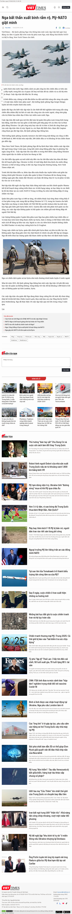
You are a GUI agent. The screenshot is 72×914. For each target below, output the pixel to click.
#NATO (67, 336)
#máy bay (19, 336)
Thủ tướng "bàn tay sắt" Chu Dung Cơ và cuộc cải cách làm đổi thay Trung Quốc (48, 443)
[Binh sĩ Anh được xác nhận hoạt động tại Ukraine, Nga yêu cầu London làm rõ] (14, 708)
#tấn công (37, 336)
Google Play (66, 912)
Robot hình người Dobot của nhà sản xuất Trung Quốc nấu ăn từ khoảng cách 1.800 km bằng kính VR (48, 466)
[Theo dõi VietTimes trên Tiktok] (66, 903)
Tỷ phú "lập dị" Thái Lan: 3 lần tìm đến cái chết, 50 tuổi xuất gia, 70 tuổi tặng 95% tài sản (49, 662)
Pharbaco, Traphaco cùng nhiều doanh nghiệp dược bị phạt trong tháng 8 (26, 422)
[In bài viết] (60, 28)
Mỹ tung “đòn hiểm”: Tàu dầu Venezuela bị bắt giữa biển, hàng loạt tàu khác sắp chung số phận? (49, 772)
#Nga (12, 336)
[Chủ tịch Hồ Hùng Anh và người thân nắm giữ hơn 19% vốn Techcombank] (62, 388)
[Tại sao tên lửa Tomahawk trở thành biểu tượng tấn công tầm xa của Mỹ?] (14, 578)
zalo (60, 903)
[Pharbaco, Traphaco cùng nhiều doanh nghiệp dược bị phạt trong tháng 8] (27, 412)
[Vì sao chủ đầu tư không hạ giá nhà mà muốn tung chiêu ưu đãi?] (9, 412)
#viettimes (14, 340)
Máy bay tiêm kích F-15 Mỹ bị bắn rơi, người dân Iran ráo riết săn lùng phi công (49, 530)
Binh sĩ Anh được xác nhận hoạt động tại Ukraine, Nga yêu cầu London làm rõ (48, 703)
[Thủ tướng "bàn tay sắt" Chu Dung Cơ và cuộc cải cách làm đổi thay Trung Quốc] (14, 448)
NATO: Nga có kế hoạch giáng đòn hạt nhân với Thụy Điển (24, 322)
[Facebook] (56, 28)
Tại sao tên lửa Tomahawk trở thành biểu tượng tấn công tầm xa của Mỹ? (48, 573)
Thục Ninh (7, 27)
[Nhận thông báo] (55, 7)
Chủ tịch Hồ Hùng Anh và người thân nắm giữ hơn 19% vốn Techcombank (62, 398)
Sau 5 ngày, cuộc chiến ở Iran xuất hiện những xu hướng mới (47, 594)
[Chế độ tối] (59, 7)
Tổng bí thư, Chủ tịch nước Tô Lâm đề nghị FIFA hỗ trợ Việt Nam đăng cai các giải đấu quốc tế (62, 423)
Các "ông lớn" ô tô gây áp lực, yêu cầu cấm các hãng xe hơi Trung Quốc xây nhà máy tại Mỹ (49, 726)
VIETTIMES (36, 7)
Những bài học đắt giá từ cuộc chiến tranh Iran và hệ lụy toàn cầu (49, 616)
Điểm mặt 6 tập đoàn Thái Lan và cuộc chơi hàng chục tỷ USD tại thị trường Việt (44, 422)
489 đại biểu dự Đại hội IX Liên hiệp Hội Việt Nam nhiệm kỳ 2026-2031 (44, 398)
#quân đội (51, 336)
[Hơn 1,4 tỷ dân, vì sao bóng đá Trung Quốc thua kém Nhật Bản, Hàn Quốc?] (14, 513)
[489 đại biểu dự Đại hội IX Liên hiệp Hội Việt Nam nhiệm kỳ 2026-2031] (44, 388)
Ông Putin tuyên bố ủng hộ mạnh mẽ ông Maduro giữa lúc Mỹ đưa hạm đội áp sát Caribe (48, 860)
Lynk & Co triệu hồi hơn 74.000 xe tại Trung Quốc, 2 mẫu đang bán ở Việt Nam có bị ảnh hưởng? (9, 399)
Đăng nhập (66, 7)
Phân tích (7, 436)
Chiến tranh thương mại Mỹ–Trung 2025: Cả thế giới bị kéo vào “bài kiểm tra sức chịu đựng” (49, 639)
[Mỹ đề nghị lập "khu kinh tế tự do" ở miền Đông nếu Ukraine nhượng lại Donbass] (14, 842)
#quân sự (59, 336)
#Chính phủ (29, 336)
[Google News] (66, 28)
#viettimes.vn (23, 340)
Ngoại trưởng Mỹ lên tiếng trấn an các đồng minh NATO (49, 551)
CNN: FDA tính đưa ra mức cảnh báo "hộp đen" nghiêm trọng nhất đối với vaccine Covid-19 (48, 683)
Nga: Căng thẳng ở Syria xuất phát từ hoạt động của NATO (24, 327)
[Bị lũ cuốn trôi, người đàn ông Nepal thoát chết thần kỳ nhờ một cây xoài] (27, 388)
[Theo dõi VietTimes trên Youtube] (63, 903)
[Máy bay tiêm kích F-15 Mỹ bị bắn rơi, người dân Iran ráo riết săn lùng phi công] (14, 535)
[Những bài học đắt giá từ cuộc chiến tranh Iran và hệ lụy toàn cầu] (14, 621)
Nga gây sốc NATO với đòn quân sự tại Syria (19, 330)
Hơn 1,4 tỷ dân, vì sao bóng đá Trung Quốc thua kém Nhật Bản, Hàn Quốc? (48, 508)
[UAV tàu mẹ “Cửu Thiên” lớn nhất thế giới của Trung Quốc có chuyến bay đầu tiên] (14, 797)
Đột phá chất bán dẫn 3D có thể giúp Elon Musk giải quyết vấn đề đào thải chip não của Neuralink (48, 749)
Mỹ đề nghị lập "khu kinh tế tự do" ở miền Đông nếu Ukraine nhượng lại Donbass (48, 837)
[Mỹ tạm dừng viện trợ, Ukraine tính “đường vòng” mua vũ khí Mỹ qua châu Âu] (14, 491)
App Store (59, 912)
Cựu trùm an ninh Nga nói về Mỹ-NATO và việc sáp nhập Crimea (26, 319)
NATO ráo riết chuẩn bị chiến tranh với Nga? (19, 324)
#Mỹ (44, 336)
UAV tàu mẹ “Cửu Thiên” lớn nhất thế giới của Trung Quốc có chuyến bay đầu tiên (48, 793)
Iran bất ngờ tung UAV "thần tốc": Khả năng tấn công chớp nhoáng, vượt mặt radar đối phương (49, 815)
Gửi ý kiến (66, 370)
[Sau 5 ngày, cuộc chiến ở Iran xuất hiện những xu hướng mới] (14, 599)
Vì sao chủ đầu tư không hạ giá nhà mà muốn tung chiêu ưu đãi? (9, 422)
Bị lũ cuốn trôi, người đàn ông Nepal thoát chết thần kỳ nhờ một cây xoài (27, 398)
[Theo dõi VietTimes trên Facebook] (57, 903)
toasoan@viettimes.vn (63, 892)
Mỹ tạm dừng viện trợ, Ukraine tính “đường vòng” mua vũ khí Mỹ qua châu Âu (49, 487)
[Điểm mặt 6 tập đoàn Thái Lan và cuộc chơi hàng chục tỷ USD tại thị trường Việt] (44, 412)
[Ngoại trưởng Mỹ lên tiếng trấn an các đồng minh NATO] (14, 556)
